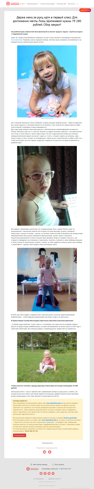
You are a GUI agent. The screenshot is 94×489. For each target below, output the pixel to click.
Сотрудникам (38, 479)
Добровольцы (32, 4)
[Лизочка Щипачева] (47, 81)
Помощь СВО (61, 4)
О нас (22, 4)
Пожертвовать (19, 435)
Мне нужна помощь (40, 464)
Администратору (54, 479)
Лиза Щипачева (16, 40)
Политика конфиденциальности (47, 481)
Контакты (71, 4)
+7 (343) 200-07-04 (64, 469)
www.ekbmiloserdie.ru (54, 403)
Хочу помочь (85, 10)
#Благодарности (47, 443)
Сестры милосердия (47, 4)
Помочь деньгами (70, 418)
